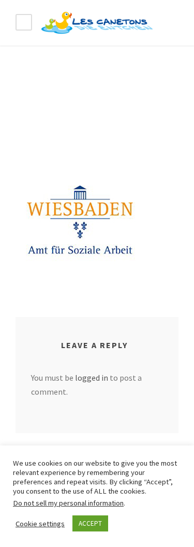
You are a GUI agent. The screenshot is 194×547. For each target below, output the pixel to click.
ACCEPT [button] (90, 523)
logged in (91, 377)
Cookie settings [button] (40, 523)
